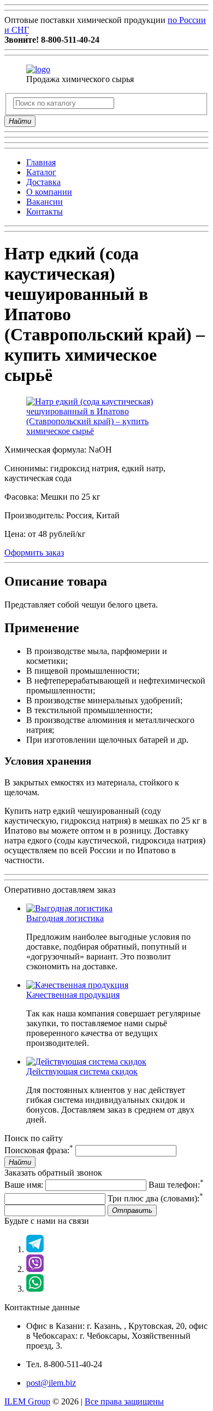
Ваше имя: (23, 1184)
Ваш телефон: (176, 1184)
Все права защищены (124, 1401)
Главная (41, 162)
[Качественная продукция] (77, 985)
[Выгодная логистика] (69, 908)
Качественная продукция (73, 994)
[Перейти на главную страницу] (38, 69)
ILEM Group (27, 1401)
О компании (49, 191)
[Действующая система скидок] (86, 1061)
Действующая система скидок (82, 1071)
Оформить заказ (34, 552)
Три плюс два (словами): (155, 1198)
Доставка (43, 182)
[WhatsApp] (35, 1288)
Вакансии (44, 201)
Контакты (44, 211)
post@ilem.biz (51, 1382)
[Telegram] (35, 1249)
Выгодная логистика (65, 918)
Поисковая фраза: (38, 1150)
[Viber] (35, 1269)
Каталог (41, 172)
